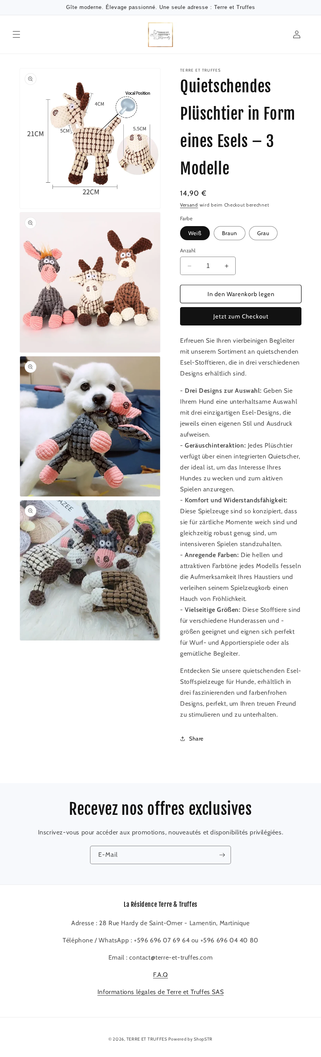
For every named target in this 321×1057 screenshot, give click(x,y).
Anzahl (187, 250)
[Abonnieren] (222, 855)
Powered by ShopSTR (190, 1039)
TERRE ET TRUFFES (146, 1039)
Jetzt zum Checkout (241, 316)
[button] (16, 34)
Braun (229, 233)
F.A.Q (160, 974)
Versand (189, 205)
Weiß (195, 233)
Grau (263, 233)
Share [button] (196, 738)
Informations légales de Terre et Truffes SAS (160, 992)
